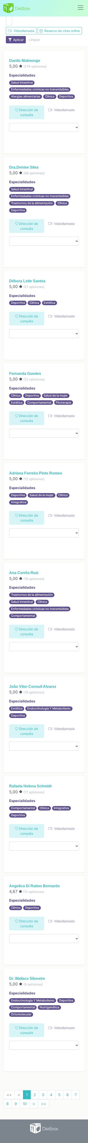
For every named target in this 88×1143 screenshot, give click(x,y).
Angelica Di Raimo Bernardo (34, 886)
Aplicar (18, 40)
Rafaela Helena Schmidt (30, 786)
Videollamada (23, 31)
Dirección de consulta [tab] (28, 112)
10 (25, 1103)
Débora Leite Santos (27, 281)
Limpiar (34, 40)
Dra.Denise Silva (23, 167)
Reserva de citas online (61, 31)
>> (43, 1103)
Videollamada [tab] (64, 110)
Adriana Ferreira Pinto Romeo (35, 473)
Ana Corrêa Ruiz (23, 573)
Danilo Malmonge (24, 61)
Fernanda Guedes (25, 374)
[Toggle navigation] (80, 7)
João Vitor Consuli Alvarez (32, 687)
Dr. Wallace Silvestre (27, 979)
